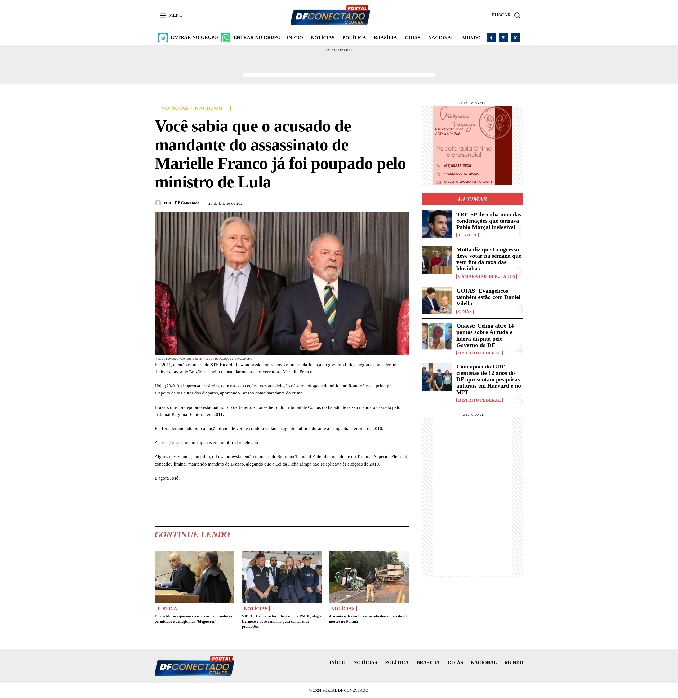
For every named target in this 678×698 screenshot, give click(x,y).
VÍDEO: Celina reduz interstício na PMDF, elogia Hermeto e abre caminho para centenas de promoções (282, 621)
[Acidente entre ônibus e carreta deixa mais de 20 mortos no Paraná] (369, 577)
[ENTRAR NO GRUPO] (163, 37)
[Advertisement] (339, 64)
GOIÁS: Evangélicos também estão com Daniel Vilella (488, 297)
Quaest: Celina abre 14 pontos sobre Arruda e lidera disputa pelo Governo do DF (485, 335)
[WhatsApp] (379, 202)
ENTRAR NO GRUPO (194, 37)
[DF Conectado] (159, 203)
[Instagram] (503, 37)
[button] (507, 15)
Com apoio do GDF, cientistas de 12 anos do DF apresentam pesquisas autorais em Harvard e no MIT (488, 379)
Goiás (465, 312)
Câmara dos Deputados (486, 276)
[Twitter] (515, 37)
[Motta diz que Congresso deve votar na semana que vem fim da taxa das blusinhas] (437, 260)
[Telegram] (391, 202)
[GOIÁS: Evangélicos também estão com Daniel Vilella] (437, 300)
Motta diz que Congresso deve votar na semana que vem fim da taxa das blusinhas (488, 259)
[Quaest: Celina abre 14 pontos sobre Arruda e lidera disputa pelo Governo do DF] (437, 336)
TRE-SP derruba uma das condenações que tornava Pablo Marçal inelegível (488, 220)
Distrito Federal (479, 353)
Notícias (174, 108)
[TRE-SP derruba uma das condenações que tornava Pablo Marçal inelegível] (437, 224)
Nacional (209, 108)
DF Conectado (187, 203)
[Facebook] (491, 37)
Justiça (167, 608)
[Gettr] (403, 202)
